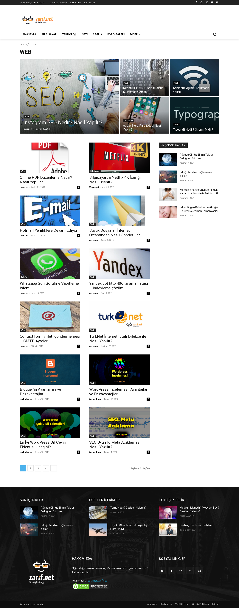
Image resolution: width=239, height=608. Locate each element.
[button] (214, 34)
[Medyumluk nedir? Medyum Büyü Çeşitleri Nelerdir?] (168, 512)
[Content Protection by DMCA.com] (90, 589)
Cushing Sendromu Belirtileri (196, 525)
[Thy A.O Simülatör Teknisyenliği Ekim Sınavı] (98, 529)
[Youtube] (217, 3)
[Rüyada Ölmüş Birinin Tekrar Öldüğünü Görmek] (168, 159)
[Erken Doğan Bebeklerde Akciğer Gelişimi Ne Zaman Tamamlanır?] (168, 212)
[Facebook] (196, 3)
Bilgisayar (95, 171)
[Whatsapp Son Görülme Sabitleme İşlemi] (50, 263)
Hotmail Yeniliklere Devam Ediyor (48, 230)
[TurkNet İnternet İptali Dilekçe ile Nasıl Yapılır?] (119, 316)
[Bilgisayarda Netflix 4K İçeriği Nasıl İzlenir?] (119, 158)
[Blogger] (162, 570)
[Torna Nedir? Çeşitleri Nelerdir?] (98, 512)
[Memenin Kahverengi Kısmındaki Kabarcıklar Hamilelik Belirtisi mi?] (168, 194)
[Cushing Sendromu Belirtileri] (168, 529)
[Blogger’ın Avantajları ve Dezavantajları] (50, 369)
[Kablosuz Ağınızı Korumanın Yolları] (194, 77)
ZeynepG (94, 187)
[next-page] (53, 468)
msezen (24, 187)
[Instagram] (201, 3)
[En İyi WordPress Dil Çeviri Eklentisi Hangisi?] (50, 422)
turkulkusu (26, 399)
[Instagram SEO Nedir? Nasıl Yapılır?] (69, 96)
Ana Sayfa (25, 44)
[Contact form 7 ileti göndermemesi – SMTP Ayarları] (50, 316)
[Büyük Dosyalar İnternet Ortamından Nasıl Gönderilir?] (119, 211)
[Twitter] (207, 3)
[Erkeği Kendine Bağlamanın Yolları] (168, 177)
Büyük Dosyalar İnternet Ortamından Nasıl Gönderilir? (114, 232)
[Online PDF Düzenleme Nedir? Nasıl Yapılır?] (50, 158)
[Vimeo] (212, 3)
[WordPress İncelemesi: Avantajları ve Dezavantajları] (119, 369)
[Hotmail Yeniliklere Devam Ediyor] (50, 211)
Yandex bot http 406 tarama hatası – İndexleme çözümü (118, 285)
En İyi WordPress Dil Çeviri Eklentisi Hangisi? (43, 444)
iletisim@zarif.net (96, 580)
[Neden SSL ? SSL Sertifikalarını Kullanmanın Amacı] (144, 77)
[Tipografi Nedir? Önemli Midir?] (194, 115)
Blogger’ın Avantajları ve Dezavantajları (40, 391)
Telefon (128, 121)
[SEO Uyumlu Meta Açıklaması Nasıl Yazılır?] (119, 422)
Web (27, 117)
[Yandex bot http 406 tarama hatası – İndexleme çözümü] (119, 263)
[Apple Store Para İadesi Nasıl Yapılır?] (144, 115)
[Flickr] (180, 570)
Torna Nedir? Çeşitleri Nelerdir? (128, 507)
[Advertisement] (147, 18)
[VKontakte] (199, 570)
